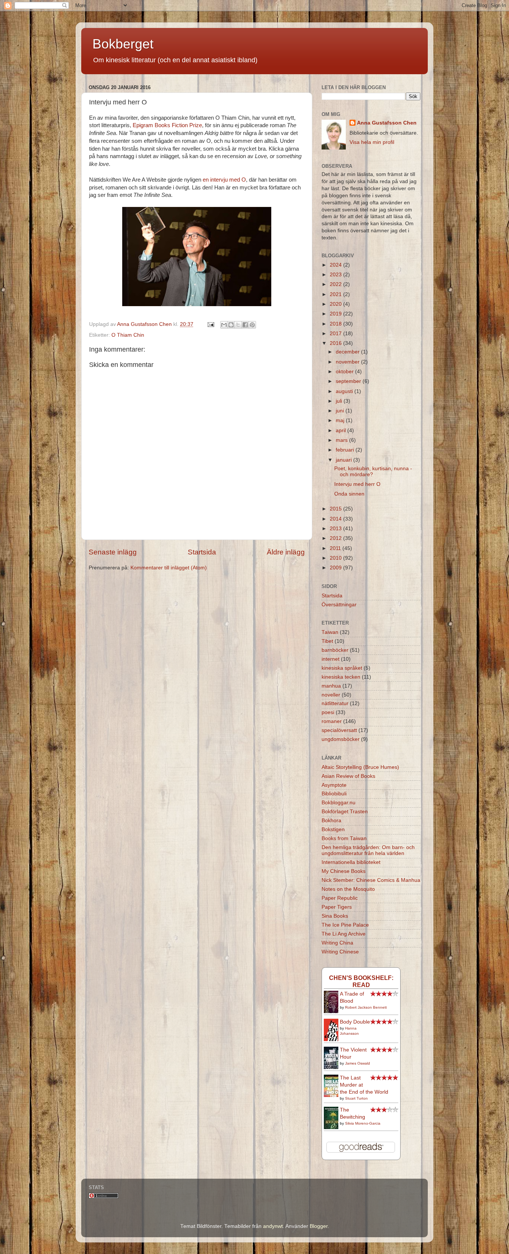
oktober (345, 371)
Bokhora (331, 820)
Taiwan (330, 632)
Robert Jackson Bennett (366, 1007)
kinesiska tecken (341, 677)
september (349, 381)
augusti (345, 391)
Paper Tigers (337, 907)
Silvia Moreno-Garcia (362, 1123)
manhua (331, 686)
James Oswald (357, 1063)
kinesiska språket (342, 668)
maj (341, 420)
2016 (336, 343)
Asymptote (334, 785)
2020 (336, 304)
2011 (336, 548)
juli (340, 401)
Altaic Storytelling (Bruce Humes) (360, 767)
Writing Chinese (340, 952)
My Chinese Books (344, 871)
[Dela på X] (238, 325)
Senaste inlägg (113, 552)
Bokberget (123, 43)
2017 (336, 333)
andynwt (273, 1226)
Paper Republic (340, 898)
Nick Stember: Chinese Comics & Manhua (371, 880)
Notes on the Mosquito (348, 889)
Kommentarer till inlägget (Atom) (168, 568)
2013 (336, 528)
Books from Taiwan (344, 838)
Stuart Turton (356, 1098)
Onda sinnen (349, 494)
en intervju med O (224, 180)
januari (344, 460)
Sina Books (335, 916)
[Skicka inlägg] (210, 324)
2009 (336, 568)
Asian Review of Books (348, 776)
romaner (332, 721)
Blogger (319, 1226)
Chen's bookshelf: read (361, 981)
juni (340, 411)
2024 (336, 265)
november (348, 362)
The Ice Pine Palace (345, 925)
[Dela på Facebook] (245, 325)
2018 (336, 324)
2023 (336, 274)
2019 (336, 314)
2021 (336, 294)
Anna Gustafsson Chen (387, 123)
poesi (328, 712)
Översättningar (339, 604)
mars (342, 440)
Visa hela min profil (372, 142)
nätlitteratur (335, 703)
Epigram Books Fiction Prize (167, 125)
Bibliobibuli (334, 793)
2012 (336, 538)
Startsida (202, 552)
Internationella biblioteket (351, 862)
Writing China (337, 943)
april (341, 430)
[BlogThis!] (231, 325)
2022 (336, 284)
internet (330, 659)
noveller (331, 695)
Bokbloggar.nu (338, 802)
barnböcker (335, 650)
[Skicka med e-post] (224, 325)
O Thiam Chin (127, 335)
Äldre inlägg (286, 552)
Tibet (327, 641)
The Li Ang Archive (344, 934)
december (348, 352)
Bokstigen (333, 829)
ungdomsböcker (341, 739)
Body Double (355, 1022)
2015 (336, 509)
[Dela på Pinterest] (252, 325)
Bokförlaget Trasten (345, 811)
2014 (336, 519)
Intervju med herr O (357, 484)
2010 (336, 558)
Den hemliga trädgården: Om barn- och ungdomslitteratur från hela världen (368, 850)
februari (345, 450)
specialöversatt (339, 730)
